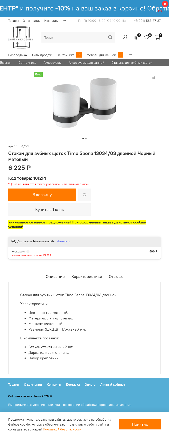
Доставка (73, 384)
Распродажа (17, 55)
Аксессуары (52, 62)
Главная (5, 62)
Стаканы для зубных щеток (131, 62)
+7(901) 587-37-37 (147, 21)
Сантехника (65, 55)
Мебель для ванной (101, 55)
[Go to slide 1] (83, 138)
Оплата (90, 384)
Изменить (63, 241)
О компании (32, 21)
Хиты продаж (42, 55)
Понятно (140, 424)
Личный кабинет (112, 384)
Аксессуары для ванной (86, 62)
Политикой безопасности (62, 429)
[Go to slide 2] (86, 138)
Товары (13, 21)
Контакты (51, 21)
